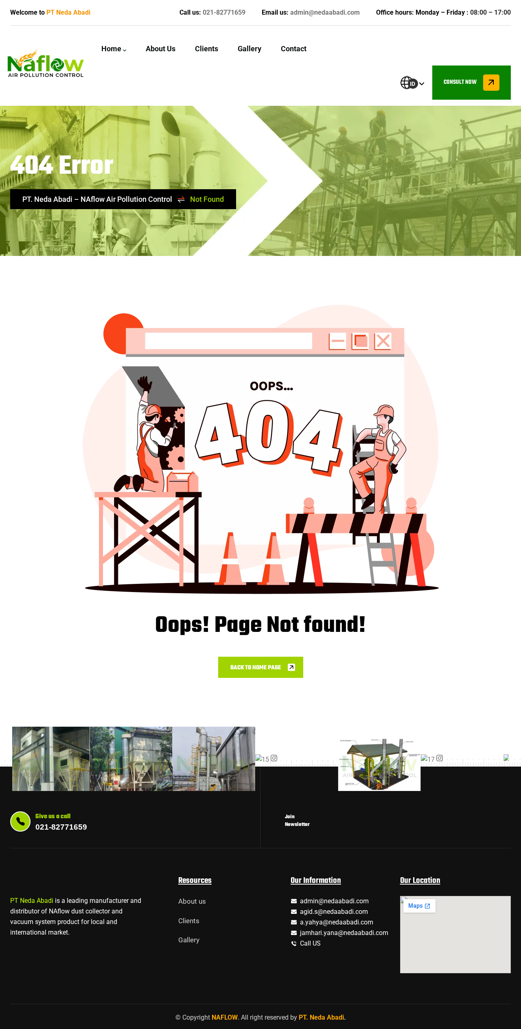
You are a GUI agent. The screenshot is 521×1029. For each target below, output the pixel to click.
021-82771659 (224, 12)
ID (412, 84)
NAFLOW (225, 1017)
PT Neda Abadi (68, 12)
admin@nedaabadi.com (325, 12)
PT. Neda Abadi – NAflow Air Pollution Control (97, 199)
